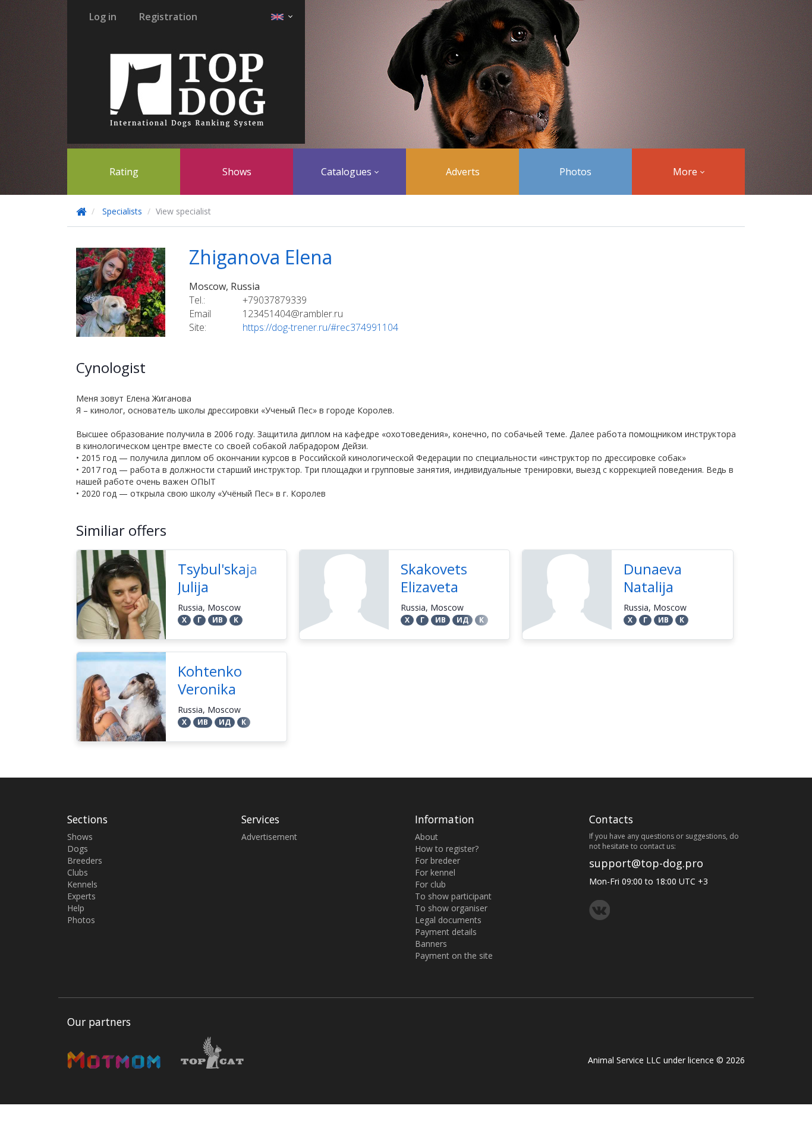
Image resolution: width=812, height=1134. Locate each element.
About (426, 836)
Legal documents (448, 919)
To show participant (453, 896)
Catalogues (347, 171)
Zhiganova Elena (260, 257)
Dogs (77, 848)
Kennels (82, 884)
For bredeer (437, 860)
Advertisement (269, 836)
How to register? (447, 848)
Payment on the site (454, 955)
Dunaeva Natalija (653, 577)
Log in (103, 16)
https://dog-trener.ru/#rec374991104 (320, 327)
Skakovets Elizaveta (434, 577)
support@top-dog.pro (646, 863)
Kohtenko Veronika (210, 680)
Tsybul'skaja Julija (217, 577)
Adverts (463, 171)
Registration (168, 16)
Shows (236, 171)
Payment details (446, 931)
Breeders (84, 860)
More (686, 171)
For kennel (435, 872)
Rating (124, 171)
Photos (575, 171)
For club (430, 884)
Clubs (77, 872)
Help (75, 908)
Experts (81, 896)
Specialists (122, 211)
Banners (431, 943)
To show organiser (451, 908)
